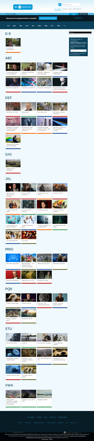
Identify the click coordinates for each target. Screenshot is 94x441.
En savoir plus (45, 439)
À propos (20, 422)
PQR (46, 25)
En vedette (58, 9)
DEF (20, 25)
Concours (52, 417)
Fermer (51, 439)
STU (52, 25)
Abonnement (77, 9)
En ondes (74, 13)
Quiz (70, 9)
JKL (33, 25)
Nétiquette (60, 422)
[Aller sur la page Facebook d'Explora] (59, 4)
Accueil (8, 14)
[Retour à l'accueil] (23, 7)
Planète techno (78, 18)
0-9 (8, 25)
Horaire (65, 9)
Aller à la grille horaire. (49, 18)
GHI (27, 25)
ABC (14, 25)
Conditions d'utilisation (38, 422)
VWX (58, 25)
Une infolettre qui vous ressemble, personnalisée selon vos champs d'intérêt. (78, 46)
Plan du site (73, 422)
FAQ (67, 422)
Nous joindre (28, 422)
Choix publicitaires (51, 422)
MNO (39, 25)
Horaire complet (83, 13)
